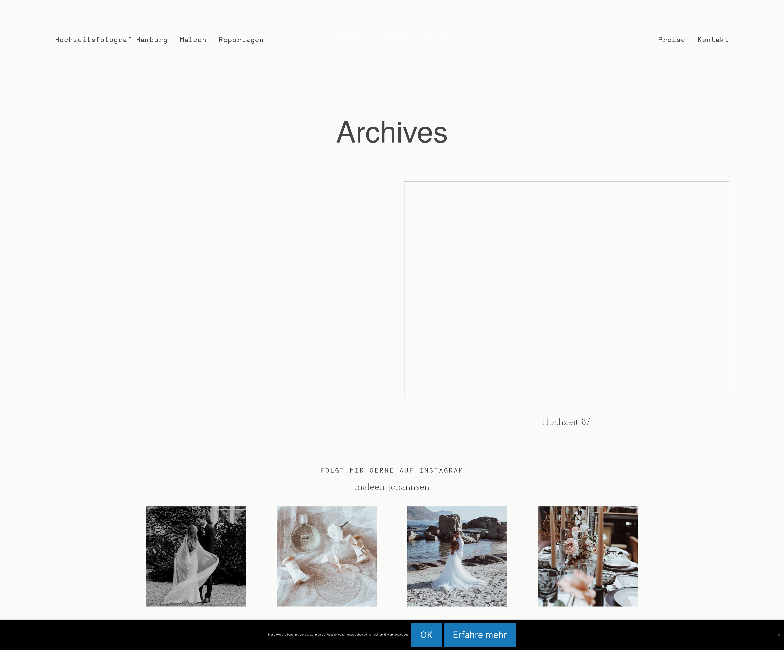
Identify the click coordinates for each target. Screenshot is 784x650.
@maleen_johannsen (392, 487)
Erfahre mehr (480, 634)
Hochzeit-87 (566, 312)
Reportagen (241, 39)
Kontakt (713, 39)
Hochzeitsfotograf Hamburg (111, 39)
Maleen (193, 39)
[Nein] (779, 635)
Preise (671, 39)
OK (426, 634)
